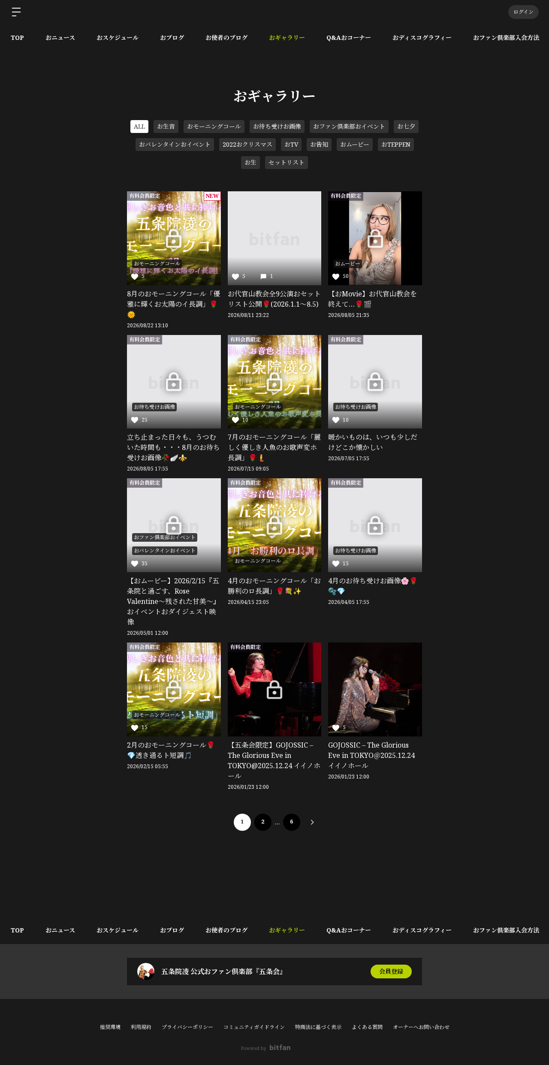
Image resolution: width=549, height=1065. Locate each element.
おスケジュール (118, 37)
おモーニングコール (214, 126)
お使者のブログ (226, 37)
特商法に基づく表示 (318, 1027)
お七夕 (406, 126)
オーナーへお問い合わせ (421, 1027)
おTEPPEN (395, 144)
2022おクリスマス (247, 144)
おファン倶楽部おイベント (349, 126)
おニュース (60, 37)
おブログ (172, 37)
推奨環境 (110, 1027)
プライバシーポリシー (187, 1027)
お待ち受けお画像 (277, 126)
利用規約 (141, 1027)
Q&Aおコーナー (348, 37)
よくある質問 (367, 1027)
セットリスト (286, 162)
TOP (17, 37)
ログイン (523, 11)
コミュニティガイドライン (254, 1027)
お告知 (319, 144)
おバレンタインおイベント (175, 144)
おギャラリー (287, 37)
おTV (291, 144)
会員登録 (391, 971)
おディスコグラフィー (422, 37)
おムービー (354, 144)
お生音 (166, 126)
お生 (250, 162)
